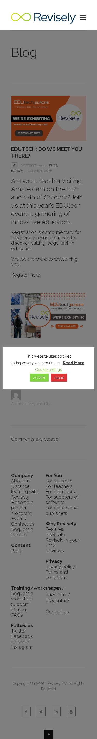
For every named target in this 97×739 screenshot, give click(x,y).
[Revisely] (43, 21)
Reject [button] (59, 378)
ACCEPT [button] (39, 378)
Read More (73, 363)
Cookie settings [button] (48, 369)
